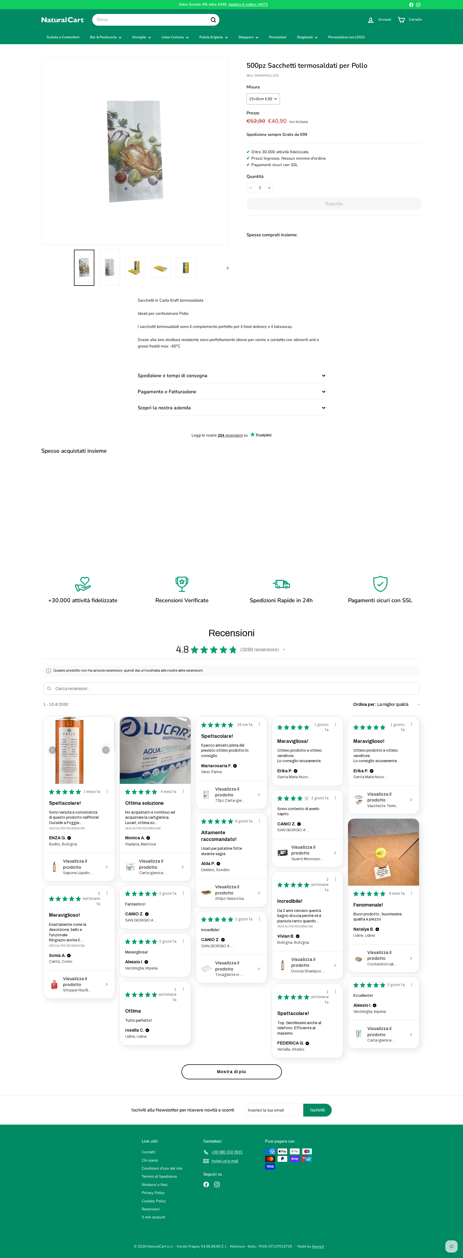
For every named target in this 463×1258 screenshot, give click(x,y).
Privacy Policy (153, 1192)
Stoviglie (139, 37)
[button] (284, 649)
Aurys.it (318, 1246)
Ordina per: (364, 704)
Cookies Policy (154, 1201)
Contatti (148, 1152)
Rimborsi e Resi (154, 1184)
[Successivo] (225, 267)
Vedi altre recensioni (67, 828)
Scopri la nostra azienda (164, 408)
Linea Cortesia (173, 37)
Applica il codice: (248, 4)
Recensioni (150, 1209)
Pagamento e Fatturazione (167, 391)
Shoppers (246, 37)
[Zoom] (135, 151)
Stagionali (305, 37)
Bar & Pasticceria (103, 37)
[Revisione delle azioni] (107, 791)
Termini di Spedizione (159, 1176)
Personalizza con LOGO (346, 37)
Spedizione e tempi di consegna (172, 375)
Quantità (255, 176)
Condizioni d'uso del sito (162, 1168)
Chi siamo (150, 1160)
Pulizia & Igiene (211, 37)
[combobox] (155, 20)
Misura (253, 87)
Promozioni (277, 37)
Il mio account (153, 1217)
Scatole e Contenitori (63, 37)
